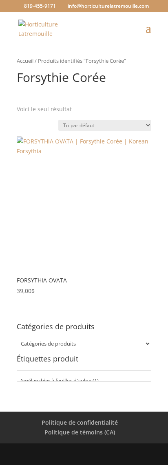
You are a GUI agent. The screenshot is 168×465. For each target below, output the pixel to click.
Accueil (25, 60)
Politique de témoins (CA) (79, 432)
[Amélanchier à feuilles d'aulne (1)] (84, 381)
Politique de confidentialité (80, 422)
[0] (84, 373)
